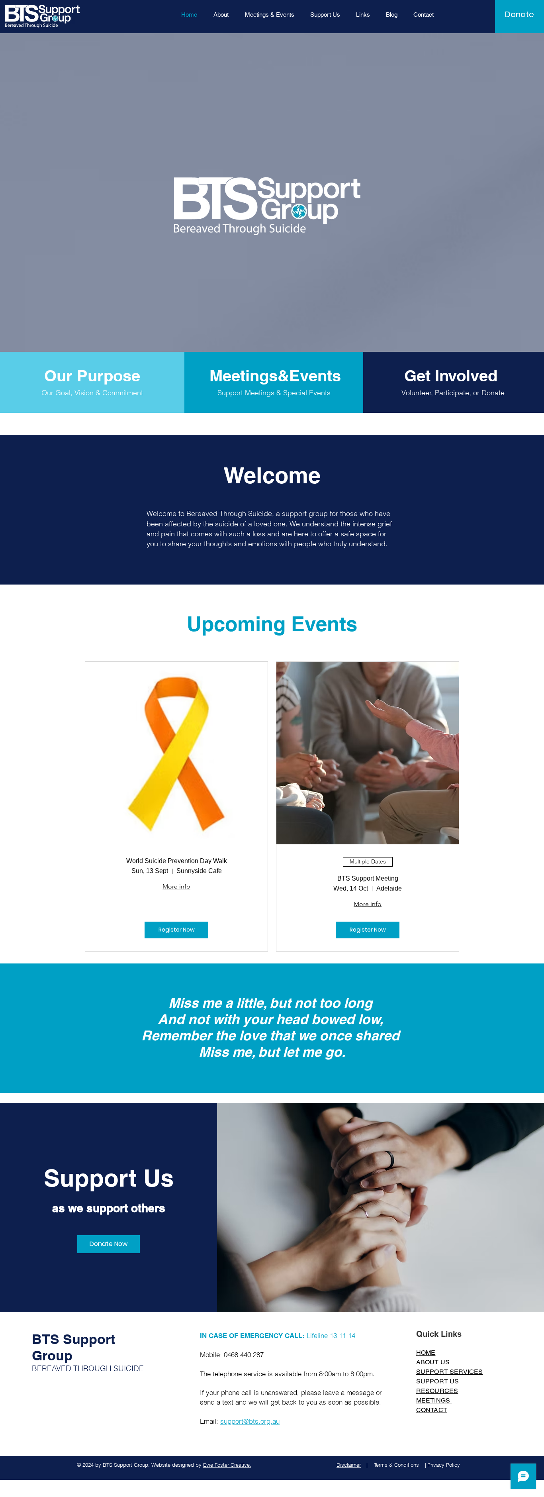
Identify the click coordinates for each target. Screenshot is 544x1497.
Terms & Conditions (396, 1465)
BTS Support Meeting (367, 878)
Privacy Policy (443, 1465)
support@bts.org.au (250, 1421)
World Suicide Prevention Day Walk (176, 860)
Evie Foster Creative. (227, 1465)
